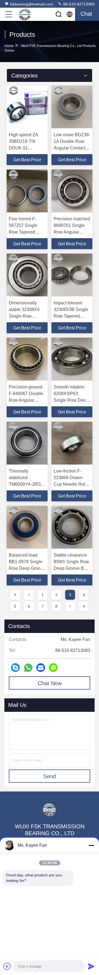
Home (8, 46)
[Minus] (91, 845)
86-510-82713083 (78, 4)
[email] (40, 667)
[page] (15, 595)
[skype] (15, 667)
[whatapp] (28, 667)
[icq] (53, 667)
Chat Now (50, 683)
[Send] (91, 966)
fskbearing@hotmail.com (31, 4)
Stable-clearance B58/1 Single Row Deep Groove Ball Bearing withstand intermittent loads (71, 568)
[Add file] (7, 966)
